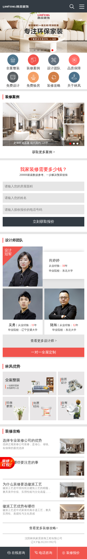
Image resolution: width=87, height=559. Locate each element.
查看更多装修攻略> (43, 528)
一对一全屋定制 (43, 352)
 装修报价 (71, 552)
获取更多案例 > (43, 152)
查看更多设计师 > (44, 341)
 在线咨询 (16, 552)
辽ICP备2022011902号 (43, 542)
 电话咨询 (43, 552)
